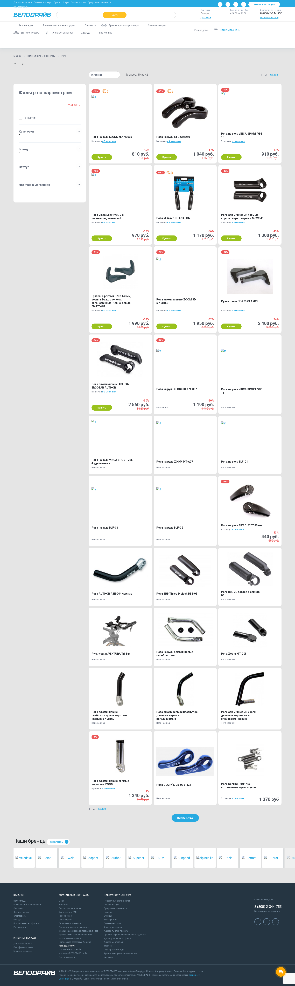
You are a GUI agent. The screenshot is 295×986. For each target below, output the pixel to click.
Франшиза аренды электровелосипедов (78, 931)
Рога (19, 42)
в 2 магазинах (238, 222)
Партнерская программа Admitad (75, 942)
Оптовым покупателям (70, 923)
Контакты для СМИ (68, 912)
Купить (101, 157)
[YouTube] (228, 4)
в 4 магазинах (174, 141)
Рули (288, 42)
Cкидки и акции (111, 904)
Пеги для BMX (123, 42)
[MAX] (243, 4)
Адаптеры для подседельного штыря (47, 42)
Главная (17, 56)
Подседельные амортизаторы (152, 42)
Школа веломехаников (70, 938)
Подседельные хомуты (186, 42)
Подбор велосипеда (114, 949)
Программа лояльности (99, 2)
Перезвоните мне (269, 17)
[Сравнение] (260, 29)
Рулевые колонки (244, 42)
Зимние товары (21, 912)
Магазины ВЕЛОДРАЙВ (70, 949)
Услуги (65, 2)
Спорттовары (19, 916)
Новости (108, 912)
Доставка (205, 17)
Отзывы (108, 916)
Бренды (17, 919)
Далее (274, 74)
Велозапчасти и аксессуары (41, 56)
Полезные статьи (112, 923)
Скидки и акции (78, 2)
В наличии (30, 117)
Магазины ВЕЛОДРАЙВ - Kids (73, 953)
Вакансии (63, 904)
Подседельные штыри (217, 42)
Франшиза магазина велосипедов (76, 935)
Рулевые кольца (269, 42)
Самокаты (18, 908)
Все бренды (56, 842)
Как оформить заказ (23, 947)
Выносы (78, 42)
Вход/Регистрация (264, 4)
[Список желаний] (268, 29)
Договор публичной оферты (117, 938)
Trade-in (108, 946)
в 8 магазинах (174, 222)
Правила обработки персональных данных (125, 935)
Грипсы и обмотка (99, 42)
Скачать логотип (67, 957)
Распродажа (19, 927)
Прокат (57, 2)
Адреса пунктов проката (116, 931)
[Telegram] (235, 4)
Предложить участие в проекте (74, 927)
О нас (61, 901)
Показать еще (185, 817)
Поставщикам (65, 919)
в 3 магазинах (109, 141)
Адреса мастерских (113, 942)
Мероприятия (110, 919)
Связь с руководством (70, 908)
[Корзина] (277, 29)
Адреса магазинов (113, 927)
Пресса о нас (65, 916)
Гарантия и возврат (43, 2)
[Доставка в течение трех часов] (104, 91)
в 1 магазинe (238, 141)
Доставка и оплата (22, 2)
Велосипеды (19, 901)
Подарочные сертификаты (26, 923)
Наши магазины (21, 7)
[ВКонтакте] (220, 4)
